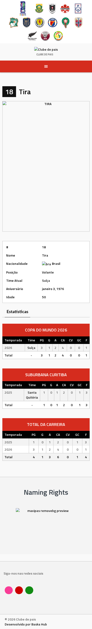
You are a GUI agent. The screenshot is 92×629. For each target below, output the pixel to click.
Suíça (46, 280)
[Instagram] (9, 590)
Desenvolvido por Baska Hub (26, 624)
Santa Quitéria (32, 395)
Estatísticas (17, 312)
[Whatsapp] (29, 590)
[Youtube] (19, 590)
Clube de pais (44, 54)
